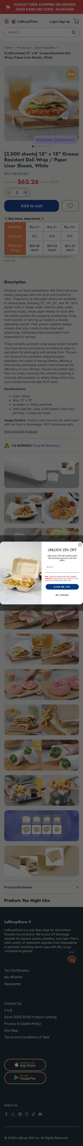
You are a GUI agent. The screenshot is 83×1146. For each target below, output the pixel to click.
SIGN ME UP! (62, 587)
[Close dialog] (80, 544)
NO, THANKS (62, 595)
